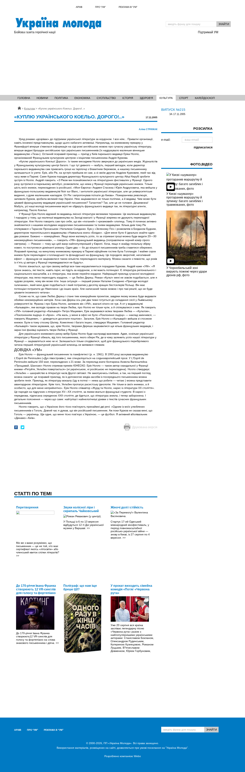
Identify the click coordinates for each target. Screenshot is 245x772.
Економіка (82, 98)
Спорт (183, 98)
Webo (137, 756)
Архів (79, 7)
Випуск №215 (173, 110)
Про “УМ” (100, 7)
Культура (166, 98)
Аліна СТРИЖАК (148, 129)
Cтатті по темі (33, 493)
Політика (61, 98)
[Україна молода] (58, 23)
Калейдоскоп (205, 98)
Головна (23, 98)
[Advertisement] (104, 63)
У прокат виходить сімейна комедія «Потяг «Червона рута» (131, 589)
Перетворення (27, 507)
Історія (127, 98)
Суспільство (106, 98)
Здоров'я (146, 98)
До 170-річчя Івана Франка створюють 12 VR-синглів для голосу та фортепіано (36, 589)
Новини (42, 98)
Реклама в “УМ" (128, 7)
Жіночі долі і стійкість (127, 507)
